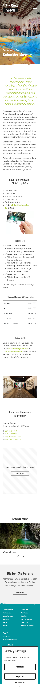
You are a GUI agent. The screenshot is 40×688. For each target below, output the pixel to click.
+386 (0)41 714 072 (11, 434)
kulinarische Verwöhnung (13, 351)
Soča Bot (5, 625)
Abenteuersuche (8, 50)
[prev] (18, 556)
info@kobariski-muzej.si (13, 437)
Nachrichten (7, 613)
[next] (23, 556)
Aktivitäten (24, 613)
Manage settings (20, 683)
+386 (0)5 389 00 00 (10, 431)
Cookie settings (20, 473)
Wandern (24, 616)
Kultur (18, 50)
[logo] (10, 6)
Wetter (5, 622)
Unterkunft (24, 610)
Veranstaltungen (8, 616)
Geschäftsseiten (8, 610)
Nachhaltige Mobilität (27, 625)
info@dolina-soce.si (11, 640)
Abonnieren (20, 593)
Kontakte (10, 645)
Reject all (20, 676)
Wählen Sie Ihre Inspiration (10, 10)
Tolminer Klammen (26, 619)
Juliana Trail (24, 622)
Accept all (20, 666)
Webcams (6, 619)
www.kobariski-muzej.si (13, 439)
